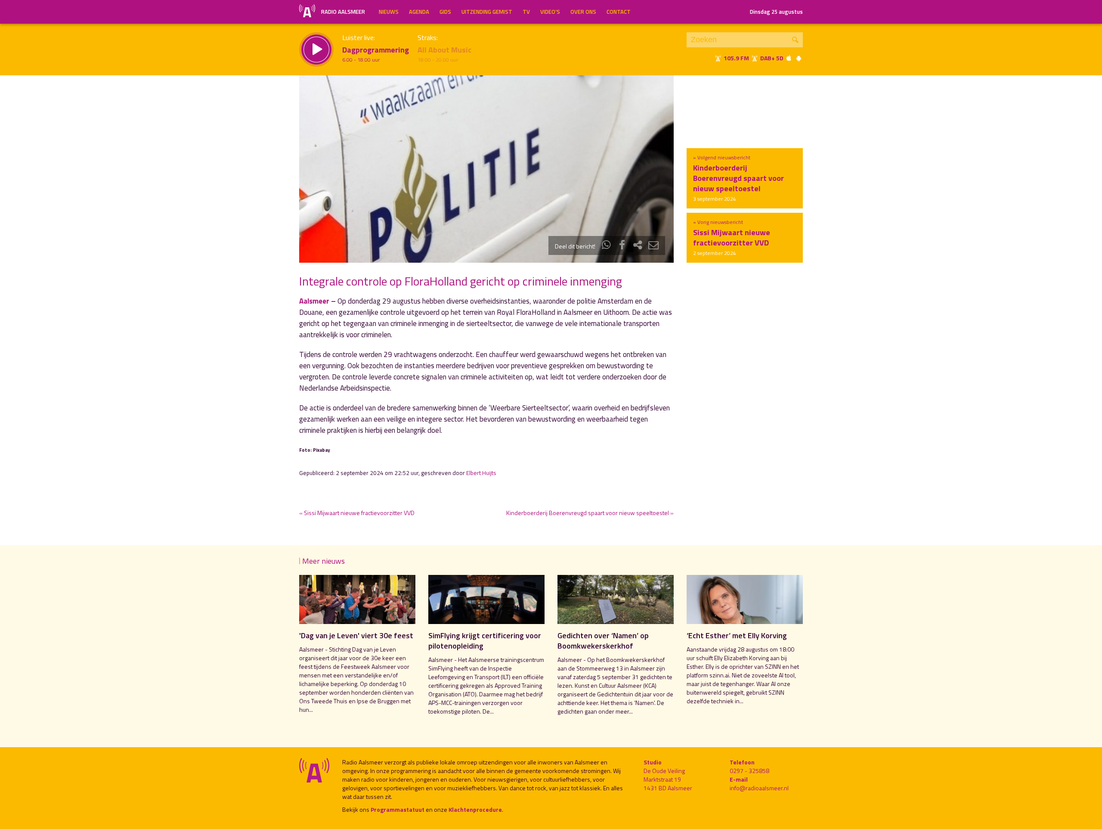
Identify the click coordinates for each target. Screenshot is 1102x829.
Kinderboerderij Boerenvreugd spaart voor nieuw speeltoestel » (590, 512)
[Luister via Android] (798, 57)
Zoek (795, 39)
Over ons (583, 11)
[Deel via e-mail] (653, 246)
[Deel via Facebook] (622, 246)
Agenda (419, 11)
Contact (619, 11)
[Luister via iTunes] (789, 57)
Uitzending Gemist (486, 11)
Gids (445, 11)
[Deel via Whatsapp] (606, 246)
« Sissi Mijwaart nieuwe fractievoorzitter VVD (357, 512)
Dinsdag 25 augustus (776, 11)
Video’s (550, 11)
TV (526, 11)
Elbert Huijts (481, 473)
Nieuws (389, 11)
